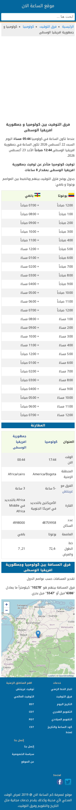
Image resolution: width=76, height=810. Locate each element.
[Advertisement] (38, 79)
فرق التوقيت (48, 27)
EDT (31, 704)
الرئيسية (68, 27)
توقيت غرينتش (25, 689)
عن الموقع (27, 761)
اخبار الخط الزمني (61, 689)
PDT (31, 719)
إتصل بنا (29, 746)
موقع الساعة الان (38, 6)
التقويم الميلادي (61, 719)
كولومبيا (28, 27)
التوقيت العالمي (24, 696)
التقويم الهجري (62, 711)
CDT (31, 711)
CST (31, 727)
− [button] (6, 610)
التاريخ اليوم (64, 704)
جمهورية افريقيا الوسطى (19, 441)
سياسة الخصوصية (23, 754)
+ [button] (6, 604)
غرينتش (67, 491)
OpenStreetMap (66, 675)
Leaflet (51, 675)
